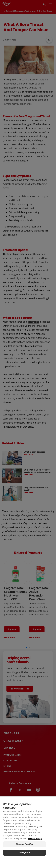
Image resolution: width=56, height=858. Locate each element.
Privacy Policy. (35, 838)
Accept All (24, 852)
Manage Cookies (24, 844)
